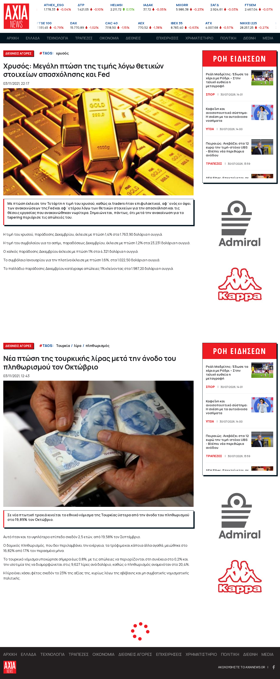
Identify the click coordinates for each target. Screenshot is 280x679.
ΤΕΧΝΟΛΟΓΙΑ (57, 38)
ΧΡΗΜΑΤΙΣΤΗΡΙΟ (199, 38)
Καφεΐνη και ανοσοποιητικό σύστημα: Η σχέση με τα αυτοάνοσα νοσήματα (227, 114)
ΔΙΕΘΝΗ (249, 38)
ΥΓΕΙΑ (210, 129)
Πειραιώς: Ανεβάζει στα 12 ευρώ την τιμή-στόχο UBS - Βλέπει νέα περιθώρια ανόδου (227, 149)
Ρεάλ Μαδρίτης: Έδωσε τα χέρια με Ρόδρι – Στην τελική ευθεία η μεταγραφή (227, 80)
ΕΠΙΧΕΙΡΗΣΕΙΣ (167, 38)
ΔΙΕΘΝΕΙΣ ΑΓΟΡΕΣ (133, 42)
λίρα (77, 345)
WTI (107, 638)
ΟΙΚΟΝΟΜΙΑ (109, 38)
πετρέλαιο (65, 638)
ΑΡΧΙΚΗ (13, 38)
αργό (96, 638)
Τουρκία (63, 345)
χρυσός (62, 53)
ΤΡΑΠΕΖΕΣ (84, 38)
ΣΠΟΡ (210, 94)
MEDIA (268, 38)
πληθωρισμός (97, 345)
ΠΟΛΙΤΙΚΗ (228, 38)
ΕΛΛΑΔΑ (33, 38)
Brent (83, 638)
